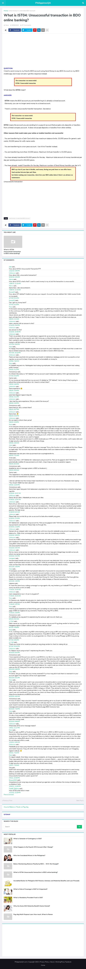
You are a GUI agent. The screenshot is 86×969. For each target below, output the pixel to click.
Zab (10, 267)
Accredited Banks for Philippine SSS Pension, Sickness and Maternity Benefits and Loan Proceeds (46, 881)
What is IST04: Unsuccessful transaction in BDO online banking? (12, 251)
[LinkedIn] (39, 30)
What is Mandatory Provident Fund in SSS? (28, 898)
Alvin (10, 445)
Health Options (14, 789)
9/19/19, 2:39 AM (14, 277)
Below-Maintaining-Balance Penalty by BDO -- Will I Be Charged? (36, 864)
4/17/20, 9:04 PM (14, 344)
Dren (10, 672)
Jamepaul (12, 558)
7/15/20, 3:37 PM (14, 604)
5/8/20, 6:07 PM (14, 410)
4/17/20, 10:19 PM (15, 353)
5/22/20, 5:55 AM (14, 548)
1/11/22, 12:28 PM (15, 793)
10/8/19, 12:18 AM (15, 283)
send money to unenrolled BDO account (22, 11)
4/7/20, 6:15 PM (14, 298)
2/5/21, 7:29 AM (14, 765)
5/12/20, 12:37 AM (15, 493)
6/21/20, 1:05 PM (14, 567)
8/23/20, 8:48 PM (14, 721)
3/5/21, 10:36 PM (14, 778)
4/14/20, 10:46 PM (15, 332)
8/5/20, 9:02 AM (14, 619)
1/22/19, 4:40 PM (14, 271)
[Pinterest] (35, 30)
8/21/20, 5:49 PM (14, 669)
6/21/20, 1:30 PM (14, 581)
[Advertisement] (43, 50)
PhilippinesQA (43, 3)
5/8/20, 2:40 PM (14, 384)
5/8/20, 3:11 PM (14, 397)
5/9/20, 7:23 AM (14, 455)
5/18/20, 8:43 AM (14, 512)
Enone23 (12, 292)
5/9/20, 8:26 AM (14, 470)
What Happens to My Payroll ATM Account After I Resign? (33, 847)
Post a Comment (9, 795)
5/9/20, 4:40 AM (14, 443)
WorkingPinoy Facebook (63, 962)
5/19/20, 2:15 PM (14, 518)
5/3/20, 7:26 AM (14, 361)
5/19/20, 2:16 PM (14, 527)
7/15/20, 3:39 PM (14, 613)
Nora (10, 307)
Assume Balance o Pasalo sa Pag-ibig (16, 807)
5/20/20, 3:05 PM (14, 535)
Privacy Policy (44, 962)
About (52, 962)
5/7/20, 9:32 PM (14, 376)
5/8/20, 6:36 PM (14, 416)
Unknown (12, 273)
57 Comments (26, 25)
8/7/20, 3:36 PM (14, 627)
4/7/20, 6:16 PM (14, 305)
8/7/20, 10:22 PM (14, 646)
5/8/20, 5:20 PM (14, 403)
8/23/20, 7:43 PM (14, 709)
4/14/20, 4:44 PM (14, 325)
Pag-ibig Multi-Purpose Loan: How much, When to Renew (33, 914)
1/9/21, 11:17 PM (14, 728)
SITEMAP (7, 815)
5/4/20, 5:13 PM (14, 369)
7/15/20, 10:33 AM (15, 596)
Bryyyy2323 (13, 780)
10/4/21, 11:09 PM (15, 786)
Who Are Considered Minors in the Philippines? (29, 855)
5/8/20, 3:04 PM (14, 391)
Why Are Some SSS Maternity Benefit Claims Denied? (31, 906)
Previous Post (7, 801)
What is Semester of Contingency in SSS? (27, 839)
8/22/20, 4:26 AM (14, 696)
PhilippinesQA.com (21, 962)
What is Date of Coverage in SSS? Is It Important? (30, 889)
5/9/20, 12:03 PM (14, 485)
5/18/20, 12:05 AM (15, 500)
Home (6, 11)
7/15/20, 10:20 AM (15, 590)
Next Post (79, 801)
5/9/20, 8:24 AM (14, 464)
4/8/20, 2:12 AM (14, 319)
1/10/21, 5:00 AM (14, 742)
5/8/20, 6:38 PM (14, 422)
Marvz (11, 279)
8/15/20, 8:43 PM (14, 653)
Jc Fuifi (11, 621)
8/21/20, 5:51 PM (14, 678)
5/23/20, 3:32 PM (14, 556)
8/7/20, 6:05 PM (14, 640)
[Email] (43, 30)
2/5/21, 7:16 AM (14, 753)
